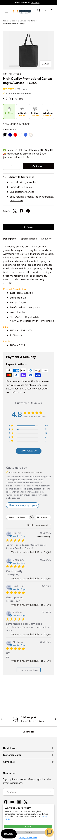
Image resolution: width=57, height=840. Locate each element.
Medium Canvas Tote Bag (13, 23)
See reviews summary (18, 93)
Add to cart (38, 166)
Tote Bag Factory (10, 21)
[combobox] (39, 525)
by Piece (9, 113)
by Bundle (22, 114)
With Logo (48, 114)
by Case (35, 114)
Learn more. (16, 200)
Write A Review (28, 450)
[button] (49, 832)
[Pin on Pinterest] (28, 211)
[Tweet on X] (14, 211)
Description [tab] (9, 238)
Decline (28, 832)
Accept (28, 826)
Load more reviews (28, 670)
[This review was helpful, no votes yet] (42, 552)
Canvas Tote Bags (27, 21)
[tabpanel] (28, 296)
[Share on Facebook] (21, 211)
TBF (5, 74)
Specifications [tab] (29, 238)
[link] (45, 10)
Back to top (28, 731)
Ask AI (30, 227)
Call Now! (35, 2)
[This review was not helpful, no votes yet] (48, 552)
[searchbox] (17, 517)
